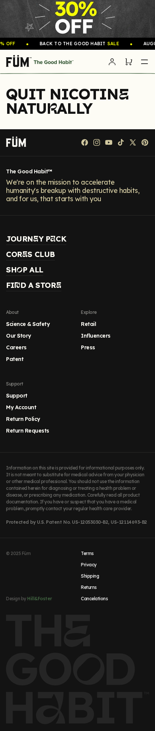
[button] (128, 62)
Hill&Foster (39, 598)
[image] (77, 19)
